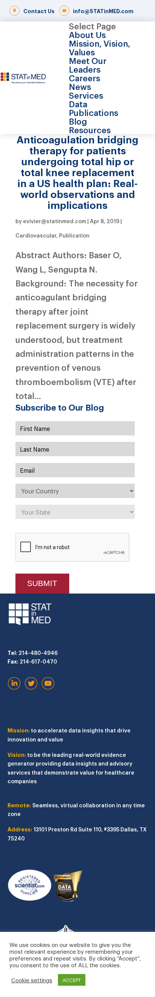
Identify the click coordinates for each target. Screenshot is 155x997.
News (80, 86)
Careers (84, 77)
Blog (78, 120)
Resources (90, 129)
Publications (93, 112)
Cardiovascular (35, 235)
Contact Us (39, 10)
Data (78, 103)
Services (86, 94)
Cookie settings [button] (31, 980)
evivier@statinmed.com (54, 220)
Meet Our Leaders (87, 65)
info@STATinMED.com (103, 10)
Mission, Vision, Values (99, 47)
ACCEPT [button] (71, 980)
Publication (74, 235)
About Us (87, 34)
